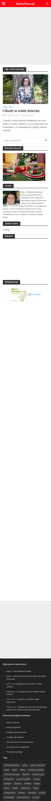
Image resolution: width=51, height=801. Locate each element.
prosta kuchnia (23, 797)
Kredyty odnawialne (15, 737)
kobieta (28, 783)
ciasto (6, 770)
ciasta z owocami (37, 765)
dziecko (26, 774)
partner (22, 793)
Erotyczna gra (38, 774)
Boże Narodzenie (11, 765)
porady (42, 793)
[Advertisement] (25, 35)
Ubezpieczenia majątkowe (17, 747)
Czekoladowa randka (22, 671)
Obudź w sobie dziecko (21, 110)
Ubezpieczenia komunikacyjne (19, 742)
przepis (36, 797)
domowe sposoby (11, 774)
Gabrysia (10, 691)
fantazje (7, 783)
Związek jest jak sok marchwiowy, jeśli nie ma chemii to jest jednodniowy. (26, 708)
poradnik (32, 793)
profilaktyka (9, 797)
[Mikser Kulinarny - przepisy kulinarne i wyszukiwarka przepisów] (19, 294)
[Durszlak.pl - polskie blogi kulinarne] (35, 294)
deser (14, 770)
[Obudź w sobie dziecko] (25, 88)
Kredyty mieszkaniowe (16, 732)
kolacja (37, 783)
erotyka (36, 779)
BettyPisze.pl (25, 4)
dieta (23, 770)
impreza (17, 783)
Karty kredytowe (13, 727)
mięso (6, 788)
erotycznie (8, 779)
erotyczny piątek (23, 779)
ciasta (24, 765)
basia (8, 671)
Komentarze (28, 115)
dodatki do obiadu (35, 770)
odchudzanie (9, 793)
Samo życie (8, 107)
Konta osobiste (12, 722)
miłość (15, 788)
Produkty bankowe (14, 752)
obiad (35, 788)
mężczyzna (25, 788)
